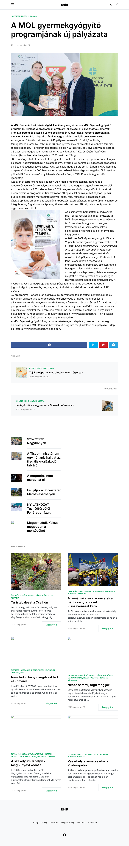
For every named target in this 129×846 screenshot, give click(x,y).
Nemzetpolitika (90, 678)
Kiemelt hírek (35, 368)
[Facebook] (64, 834)
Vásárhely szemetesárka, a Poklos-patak (88, 763)
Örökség (15, 673)
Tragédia (81, 757)
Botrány (15, 754)
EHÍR (64, 5)
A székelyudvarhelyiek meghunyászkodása (28, 763)
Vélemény (82, 594)
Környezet (47, 595)
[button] (12, 4)
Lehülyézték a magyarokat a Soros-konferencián (45, 405)
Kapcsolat (92, 822)
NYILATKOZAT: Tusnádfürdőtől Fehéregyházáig (39, 508)
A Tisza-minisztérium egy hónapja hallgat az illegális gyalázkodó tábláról (44, 459)
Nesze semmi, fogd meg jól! (89, 685)
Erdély (23, 595)
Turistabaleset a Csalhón (29, 602)
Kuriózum (50, 670)
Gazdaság (72, 591)
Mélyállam (110, 591)
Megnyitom (51, 624)
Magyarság (30, 757)
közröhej (107, 675)
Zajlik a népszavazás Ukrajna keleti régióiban (56, 372)
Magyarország (37, 401)
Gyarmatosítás (35, 754)
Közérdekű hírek (19, 16)
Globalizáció (81, 675)
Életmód (15, 595)
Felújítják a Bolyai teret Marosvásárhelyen (44, 492)
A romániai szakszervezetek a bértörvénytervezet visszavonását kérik (90, 602)
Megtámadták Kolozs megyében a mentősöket (43, 526)
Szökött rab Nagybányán (36, 441)
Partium (54, 822)
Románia (32, 16)
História (48, 754)
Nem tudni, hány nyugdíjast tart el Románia (34, 679)
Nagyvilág (48, 368)
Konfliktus (98, 591)
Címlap (35, 822)
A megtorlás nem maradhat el (40, 478)
